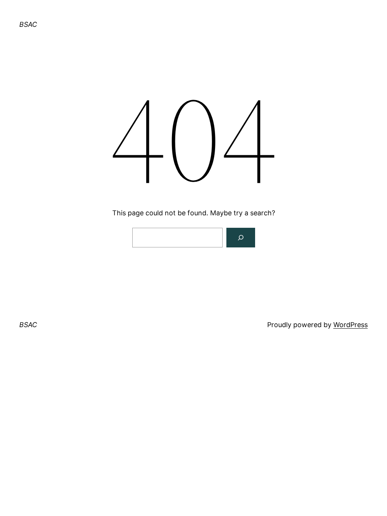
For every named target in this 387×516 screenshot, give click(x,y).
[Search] (240, 237)
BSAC (28, 24)
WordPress (350, 325)
